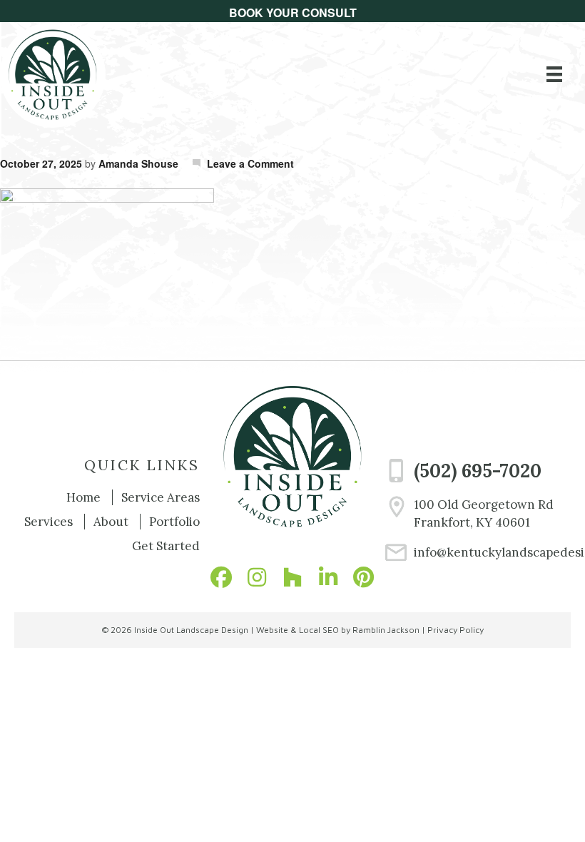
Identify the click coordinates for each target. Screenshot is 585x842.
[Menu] (554, 74)
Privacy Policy (455, 629)
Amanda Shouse (138, 163)
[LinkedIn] (328, 577)
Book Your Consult (293, 13)
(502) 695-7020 (477, 470)
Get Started (166, 546)
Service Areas (160, 497)
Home (83, 497)
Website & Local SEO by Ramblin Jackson (337, 629)
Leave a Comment (250, 163)
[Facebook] (221, 577)
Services (48, 521)
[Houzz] (292, 577)
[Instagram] (257, 577)
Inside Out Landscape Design (191, 629)
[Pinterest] (364, 577)
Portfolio (174, 521)
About (110, 521)
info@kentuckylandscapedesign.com (492, 552)
